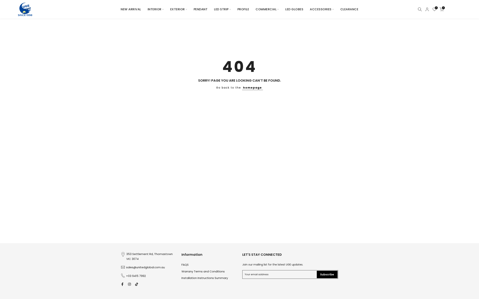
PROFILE (243, 9)
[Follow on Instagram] (129, 284)
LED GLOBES (294, 9)
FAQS (185, 265)
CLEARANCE (349, 9)
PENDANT (201, 9)
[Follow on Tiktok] (136, 284)
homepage (252, 87)
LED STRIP (221, 9)
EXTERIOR (177, 9)
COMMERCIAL (266, 9)
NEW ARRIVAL (131, 9)
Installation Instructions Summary (204, 278)
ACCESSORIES (321, 9)
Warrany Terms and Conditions (203, 271)
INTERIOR (154, 9)
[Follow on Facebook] (122, 284)
